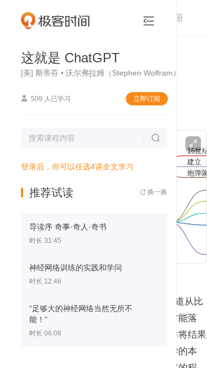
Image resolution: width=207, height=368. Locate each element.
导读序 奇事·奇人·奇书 (68, 226)
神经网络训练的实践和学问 (75, 267)
